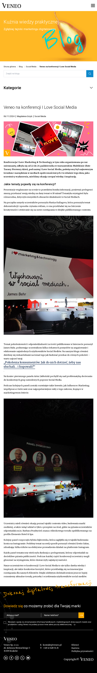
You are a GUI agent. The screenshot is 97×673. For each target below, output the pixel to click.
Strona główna (10, 67)
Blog (21, 67)
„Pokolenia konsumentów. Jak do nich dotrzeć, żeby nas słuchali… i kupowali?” (42, 364)
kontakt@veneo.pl (52, 645)
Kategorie (12, 87)
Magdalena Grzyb (24, 116)
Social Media (31, 67)
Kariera (75, 648)
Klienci (75, 645)
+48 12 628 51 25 (51, 648)
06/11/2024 (9, 116)
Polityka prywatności (82, 651)
